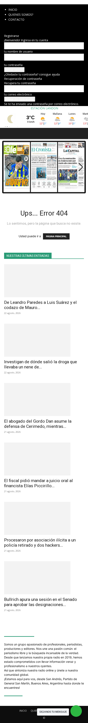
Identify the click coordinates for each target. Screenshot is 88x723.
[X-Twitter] (17, 27)
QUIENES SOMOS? (20, 15)
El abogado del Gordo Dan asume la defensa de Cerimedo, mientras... (37, 424)
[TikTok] (14, 27)
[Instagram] (8, 27)
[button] (7, 133)
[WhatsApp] (21, 27)
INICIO (12, 10)
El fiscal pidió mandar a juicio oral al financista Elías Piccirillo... (38, 483)
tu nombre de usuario (18, 51)
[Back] (5, 31)
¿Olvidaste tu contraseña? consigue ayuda (32, 74)
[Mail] (11, 27)
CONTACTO (16, 19)
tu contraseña (13, 65)
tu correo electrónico (18, 94)
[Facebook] (5, 27)
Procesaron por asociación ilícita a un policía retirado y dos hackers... (40, 543)
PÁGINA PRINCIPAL (56, 236)
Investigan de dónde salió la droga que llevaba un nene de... (40, 364)
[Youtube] (24, 27)
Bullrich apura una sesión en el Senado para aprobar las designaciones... (40, 602)
